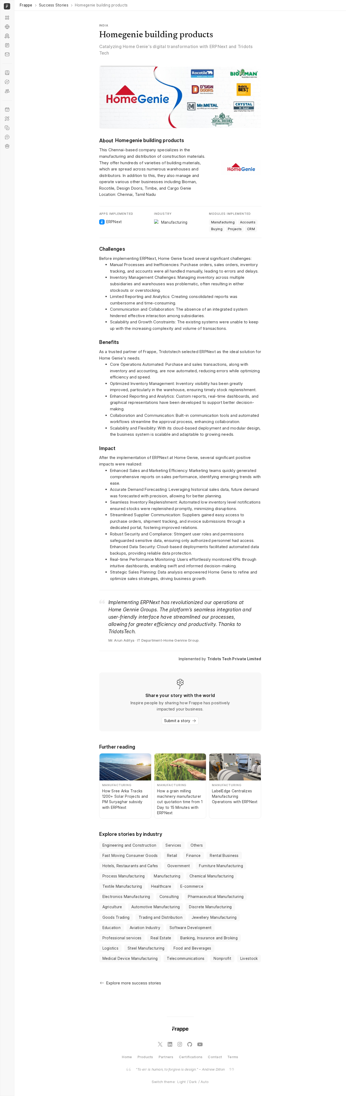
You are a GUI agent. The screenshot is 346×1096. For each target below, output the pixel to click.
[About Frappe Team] (7, 91)
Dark (193, 1082)
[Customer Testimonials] (7, 137)
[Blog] (7, 45)
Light (181, 1082)
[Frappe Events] (7, 109)
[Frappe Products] (7, 18)
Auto (205, 1082)
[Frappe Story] (7, 73)
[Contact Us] (7, 54)
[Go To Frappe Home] (6, 6)
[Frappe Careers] (7, 146)
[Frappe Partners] (7, 27)
